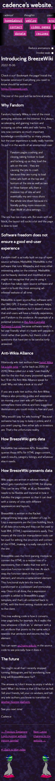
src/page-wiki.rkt (27, 645)
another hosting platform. (15, 702)
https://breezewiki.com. (14, 88)
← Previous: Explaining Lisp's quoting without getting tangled (14, 736)
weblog (31, 20)
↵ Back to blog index (13, 749)
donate (20, 33)
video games (40, 27)
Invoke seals (43, 52)
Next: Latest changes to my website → (41, 736)
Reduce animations (39, 48)
